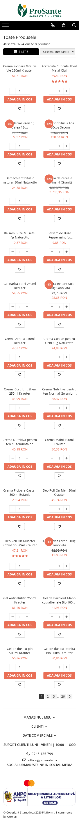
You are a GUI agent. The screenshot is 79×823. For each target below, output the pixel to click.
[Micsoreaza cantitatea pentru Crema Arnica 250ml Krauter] (12, 357)
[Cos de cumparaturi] (63, 25)
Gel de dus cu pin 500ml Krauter (20, 651)
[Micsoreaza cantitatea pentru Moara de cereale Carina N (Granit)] (52, 201)
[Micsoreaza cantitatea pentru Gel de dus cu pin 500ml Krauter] (12, 667)
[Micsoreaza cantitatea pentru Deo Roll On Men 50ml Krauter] (52, 509)
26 (63, 696)
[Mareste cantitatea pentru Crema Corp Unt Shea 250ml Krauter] (27, 407)
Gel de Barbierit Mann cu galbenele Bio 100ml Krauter (59, 600)
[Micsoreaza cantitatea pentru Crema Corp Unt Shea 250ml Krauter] (12, 407)
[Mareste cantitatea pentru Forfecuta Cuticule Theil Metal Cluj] (66, 91)
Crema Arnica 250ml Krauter (20, 341)
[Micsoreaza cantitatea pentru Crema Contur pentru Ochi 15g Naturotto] (52, 357)
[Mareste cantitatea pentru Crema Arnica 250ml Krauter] (27, 357)
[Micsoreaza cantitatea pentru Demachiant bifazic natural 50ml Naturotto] (12, 201)
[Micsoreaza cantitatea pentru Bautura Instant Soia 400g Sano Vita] (52, 306)
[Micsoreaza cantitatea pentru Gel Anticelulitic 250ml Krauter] (12, 616)
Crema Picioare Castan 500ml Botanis (19, 492)
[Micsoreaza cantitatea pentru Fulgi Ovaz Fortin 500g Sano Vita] (52, 566)
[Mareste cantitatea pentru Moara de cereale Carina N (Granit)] (66, 201)
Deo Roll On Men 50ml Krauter (59, 492)
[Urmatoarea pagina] (69, 696)
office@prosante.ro (42, 760)
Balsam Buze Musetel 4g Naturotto (20, 235)
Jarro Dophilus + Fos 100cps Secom (59, 125)
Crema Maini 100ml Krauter (59, 442)
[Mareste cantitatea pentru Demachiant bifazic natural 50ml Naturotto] (27, 201)
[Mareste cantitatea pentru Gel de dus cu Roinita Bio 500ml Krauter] (66, 667)
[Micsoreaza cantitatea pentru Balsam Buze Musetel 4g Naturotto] (12, 251)
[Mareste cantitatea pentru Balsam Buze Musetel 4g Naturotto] (27, 251)
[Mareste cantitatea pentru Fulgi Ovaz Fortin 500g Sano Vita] (66, 566)
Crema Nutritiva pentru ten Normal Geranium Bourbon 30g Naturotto (59, 391)
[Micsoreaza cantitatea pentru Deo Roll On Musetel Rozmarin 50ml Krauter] (12, 566)
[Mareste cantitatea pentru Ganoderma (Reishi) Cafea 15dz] (27, 146)
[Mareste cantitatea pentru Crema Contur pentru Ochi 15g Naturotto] (66, 357)
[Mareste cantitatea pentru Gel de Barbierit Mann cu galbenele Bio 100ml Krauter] (66, 616)
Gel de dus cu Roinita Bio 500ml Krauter (59, 651)
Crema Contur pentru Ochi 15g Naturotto (59, 341)
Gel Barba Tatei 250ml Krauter (20, 286)
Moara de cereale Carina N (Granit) (59, 180)
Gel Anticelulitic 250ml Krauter (19, 600)
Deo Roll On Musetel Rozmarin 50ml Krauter (20, 543)
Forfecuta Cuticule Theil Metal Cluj (59, 68)
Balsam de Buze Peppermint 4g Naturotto (59, 235)
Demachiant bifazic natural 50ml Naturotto (20, 180)
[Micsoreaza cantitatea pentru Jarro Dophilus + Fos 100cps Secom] (52, 146)
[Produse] (6, 26)
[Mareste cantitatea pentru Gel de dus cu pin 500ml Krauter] (27, 667)
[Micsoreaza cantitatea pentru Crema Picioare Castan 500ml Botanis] (12, 509)
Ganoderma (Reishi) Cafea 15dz (19, 125)
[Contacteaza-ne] (53, 25)
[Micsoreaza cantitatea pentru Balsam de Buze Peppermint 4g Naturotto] (52, 251)
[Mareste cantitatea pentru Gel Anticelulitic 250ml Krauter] (27, 616)
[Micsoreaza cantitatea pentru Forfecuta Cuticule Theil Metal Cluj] (52, 91)
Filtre (22, 51)
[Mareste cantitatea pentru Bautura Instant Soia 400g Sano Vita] (66, 306)
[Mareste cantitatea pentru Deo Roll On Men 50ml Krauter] (66, 509)
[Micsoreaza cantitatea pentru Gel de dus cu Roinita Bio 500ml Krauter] (52, 667)
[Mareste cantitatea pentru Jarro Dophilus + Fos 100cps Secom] (66, 146)
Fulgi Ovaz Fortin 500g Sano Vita (59, 543)
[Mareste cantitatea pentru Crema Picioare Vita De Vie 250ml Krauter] (27, 91)
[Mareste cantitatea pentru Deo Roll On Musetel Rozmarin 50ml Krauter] (27, 566)
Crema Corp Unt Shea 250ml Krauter (20, 391)
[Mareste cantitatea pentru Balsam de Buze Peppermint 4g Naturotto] (66, 251)
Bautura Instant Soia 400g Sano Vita (59, 286)
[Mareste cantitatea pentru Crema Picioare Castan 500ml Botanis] (27, 509)
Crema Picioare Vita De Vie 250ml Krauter (19, 68)
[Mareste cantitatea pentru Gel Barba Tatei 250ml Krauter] (27, 306)
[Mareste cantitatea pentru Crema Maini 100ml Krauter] (66, 458)
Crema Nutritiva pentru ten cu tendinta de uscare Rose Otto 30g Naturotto (20, 442)
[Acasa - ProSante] (39, 10)
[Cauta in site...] (74, 25)
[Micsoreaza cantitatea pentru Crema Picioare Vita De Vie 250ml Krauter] (12, 91)
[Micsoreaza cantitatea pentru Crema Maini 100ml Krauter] (52, 458)
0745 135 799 (42, 753)
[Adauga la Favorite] (20, 108)
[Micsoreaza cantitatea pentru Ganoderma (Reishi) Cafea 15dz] (12, 146)
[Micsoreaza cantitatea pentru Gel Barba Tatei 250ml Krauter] (12, 306)
